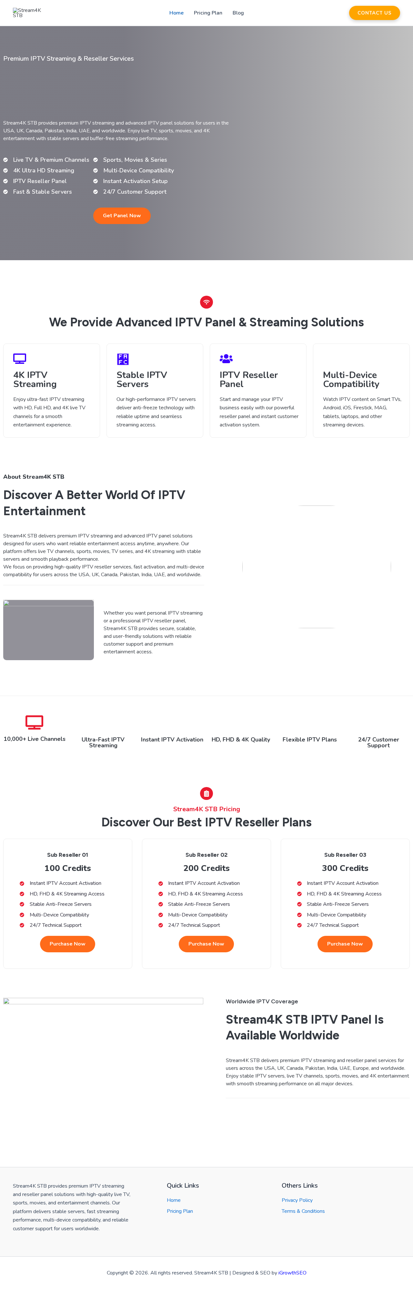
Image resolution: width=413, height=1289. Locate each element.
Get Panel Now (122, 215)
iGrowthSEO (292, 1272)
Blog (238, 12)
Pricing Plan (208, 12)
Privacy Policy (297, 1200)
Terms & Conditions (303, 1211)
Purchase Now (68, 943)
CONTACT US (375, 13)
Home (176, 12)
